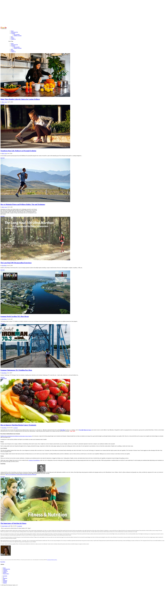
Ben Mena (63, 429)
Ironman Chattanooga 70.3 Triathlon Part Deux (16, 370)
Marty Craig (4, 102)
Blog (12, 49)
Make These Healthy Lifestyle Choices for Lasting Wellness (20, 99)
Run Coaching (17, 47)
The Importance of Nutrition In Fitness (13, 523)
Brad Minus (4, 265)
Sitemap (4, 572)
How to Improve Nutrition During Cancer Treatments (18, 425)
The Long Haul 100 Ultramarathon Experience (16, 263)
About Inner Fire (14, 44)
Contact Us (13, 51)
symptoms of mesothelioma (34, 460)
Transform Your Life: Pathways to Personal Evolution (18, 151)
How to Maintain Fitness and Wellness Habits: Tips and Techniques (23, 204)
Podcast (12, 50)
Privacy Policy (6, 573)
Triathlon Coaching (17, 48)
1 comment (15, 427)
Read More (3, 476)
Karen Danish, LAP (6, 526)
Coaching (13, 45)
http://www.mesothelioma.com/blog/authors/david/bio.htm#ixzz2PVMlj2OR (21, 474)
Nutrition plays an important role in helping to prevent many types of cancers (16, 436)
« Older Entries (4, 378)
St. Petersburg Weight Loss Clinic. (52, 559)
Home (12, 43)
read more (3, 104)
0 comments (19, 526)
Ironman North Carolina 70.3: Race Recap (15, 316)
